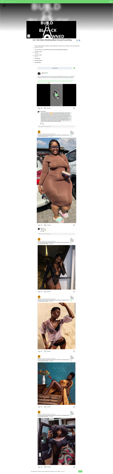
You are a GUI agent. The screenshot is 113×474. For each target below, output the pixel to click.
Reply (43, 231)
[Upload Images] (74, 68)
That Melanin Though (72, 132)
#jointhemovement (56, 80)
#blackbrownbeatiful (50, 81)
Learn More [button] (63, 471)
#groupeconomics (57, 81)
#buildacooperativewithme (66, 81)
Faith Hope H (44, 72)
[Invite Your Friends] (77, 40)
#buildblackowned (41, 80)
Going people (37, 58)
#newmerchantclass (42, 81)
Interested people (38, 60)
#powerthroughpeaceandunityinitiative (67, 80)
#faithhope (40, 82)
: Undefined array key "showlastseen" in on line (53, 135)
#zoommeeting (45, 82)
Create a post (54, 68)
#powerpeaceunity (48, 80)
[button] (16, 1)
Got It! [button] (80, 471)
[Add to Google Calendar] (79, 40)
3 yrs (71, 136)
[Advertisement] (56, 12)
